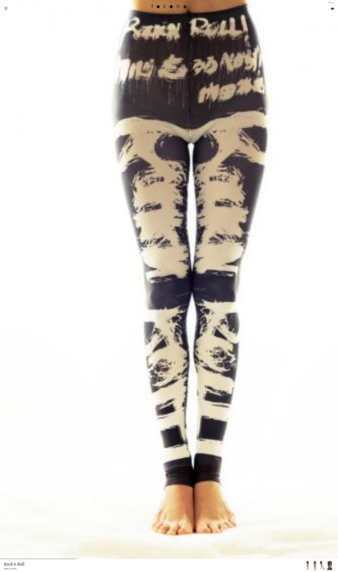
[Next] (334, 566)
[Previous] (304, 566)
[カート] (332, 8)
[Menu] (6, 8)
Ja (333, 2)
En (330, 2)
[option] (307, 565)
